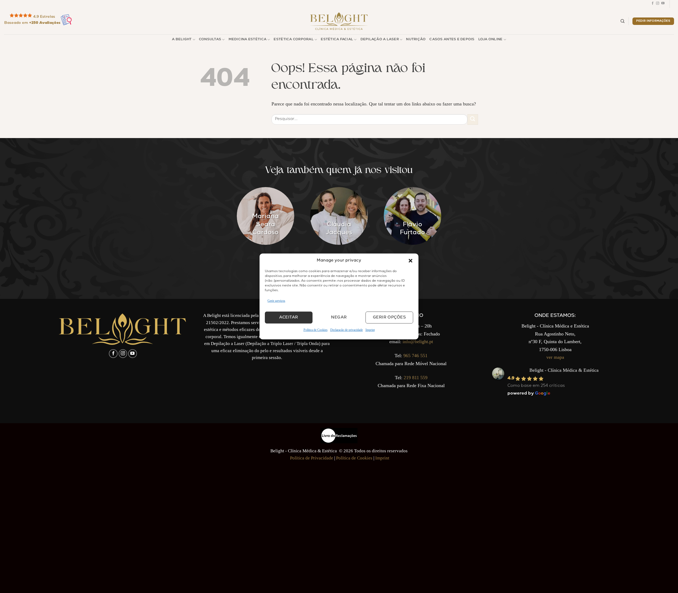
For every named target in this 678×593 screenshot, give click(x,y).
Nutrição (416, 39)
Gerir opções (389, 318)
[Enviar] (472, 119)
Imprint (370, 330)
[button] (410, 260)
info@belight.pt (418, 341)
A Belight (181, 39)
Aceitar (288, 318)
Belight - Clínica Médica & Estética (564, 370)
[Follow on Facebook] (652, 4)
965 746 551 (415, 355)
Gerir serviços (276, 301)
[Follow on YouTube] (662, 4)
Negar (339, 318)
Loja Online (490, 39)
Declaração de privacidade (346, 330)
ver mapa (555, 357)
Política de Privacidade (311, 458)
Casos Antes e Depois (451, 39)
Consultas (210, 39)
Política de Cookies (316, 330)
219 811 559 (415, 377)
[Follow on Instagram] (657, 4)
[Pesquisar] (623, 21)
